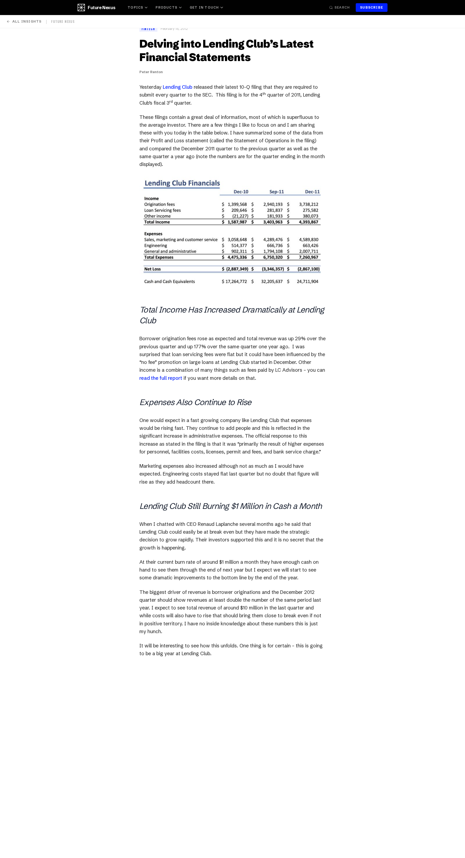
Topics (135, 7)
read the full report (160, 378)
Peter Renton (151, 72)
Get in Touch (204, 7)
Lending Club (177, 87)
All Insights (26, 21)
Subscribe (371, 7)
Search (342, 7)
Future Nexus (101, 7)
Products (166, 7)
